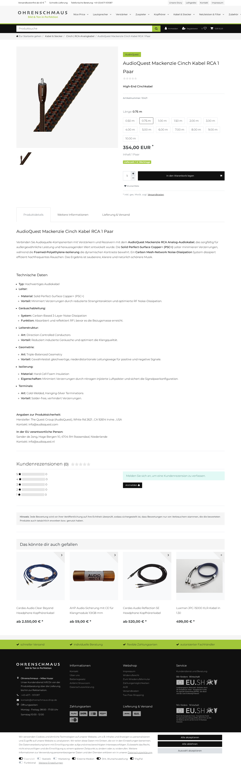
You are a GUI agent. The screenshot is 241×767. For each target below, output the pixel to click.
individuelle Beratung (88, 644)
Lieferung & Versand (116, 214)
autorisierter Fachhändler (197, 644)
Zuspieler (141, 14)
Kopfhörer (160, 14)
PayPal (139, 759)
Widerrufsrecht (131, 675)
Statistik (46, 759)
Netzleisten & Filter (210, 14)
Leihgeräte (191, 2)
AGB (125, 687)
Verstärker (122, 14)
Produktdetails (33, 214)
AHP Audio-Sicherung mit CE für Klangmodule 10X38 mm (92, 610)
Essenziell (29, 759)
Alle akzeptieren (190, 737)
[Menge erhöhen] (133, 173)
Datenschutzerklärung (82, 687)
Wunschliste (132, 186)
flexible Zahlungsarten (142, 644)
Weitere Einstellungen (51, 762)
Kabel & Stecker (182, 14)
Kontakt (204, 2)
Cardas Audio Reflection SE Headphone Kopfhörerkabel (142, 610)
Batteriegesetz (77, 679)
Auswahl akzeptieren (190, 750)
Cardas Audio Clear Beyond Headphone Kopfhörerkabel (35, 610)
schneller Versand (32, 644)
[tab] (33, 214)
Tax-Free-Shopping (133, 695)
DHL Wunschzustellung (115, 759)
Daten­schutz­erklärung (140, 752)
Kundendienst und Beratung (191, 671)
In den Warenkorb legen (180, 175)
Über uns (75, 675)
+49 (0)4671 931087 (103, 2)
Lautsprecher (101, 14)
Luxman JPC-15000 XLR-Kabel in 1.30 (198, 610)
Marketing (64, 759)
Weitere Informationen (72, 214)
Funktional (30, 762)
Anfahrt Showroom (80, 683)
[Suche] (156, 29)
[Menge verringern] (133, 178)
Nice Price (79, 14)
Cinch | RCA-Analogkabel (80, 36)
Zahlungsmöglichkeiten (136, 683)
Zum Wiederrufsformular (136, 679)
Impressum (217, 2)
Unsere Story (175, 2)
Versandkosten (156, 194)
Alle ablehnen (190, 743)
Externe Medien (85, 759)
